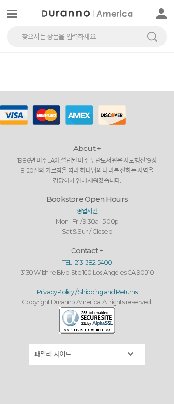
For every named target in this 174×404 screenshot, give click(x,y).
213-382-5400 (93, 262)
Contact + (87, 250)
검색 (152, 36)
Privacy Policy (55, 292)
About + (87, 148)
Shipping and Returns (107, 292)
